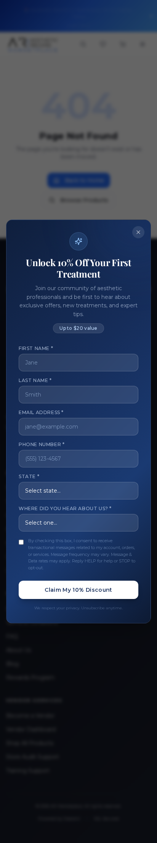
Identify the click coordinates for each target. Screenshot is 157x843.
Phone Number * (41, 444)
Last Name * (35, 380)
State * (29, 476)
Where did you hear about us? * (65, 508)
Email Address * (41, 412)
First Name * (36, 348)
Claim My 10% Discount (78, 589)
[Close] (138, 232)
